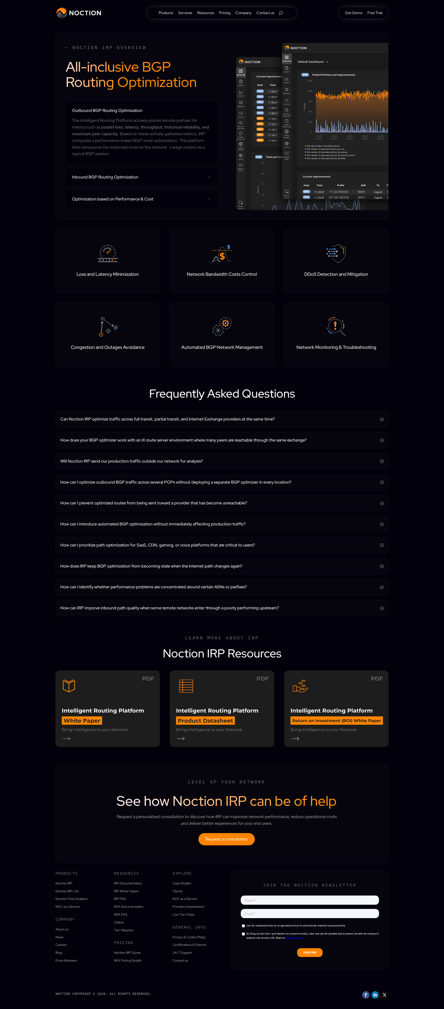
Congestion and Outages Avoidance (108, 347)
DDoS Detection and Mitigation (336, 274)
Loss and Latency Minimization (108, 274)
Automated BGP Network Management (222, 347)
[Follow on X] (384, 995)
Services (185, 13)
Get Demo (353, 13)
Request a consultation (226, 839)
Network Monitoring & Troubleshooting (336, 347)
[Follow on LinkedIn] (375, 995)
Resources (205, 13)
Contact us (265, 13)
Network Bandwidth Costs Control (222, 274)
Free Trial (374, 13)
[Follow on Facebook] (366, 995)
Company (243, 13)
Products (166, 13)
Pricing (224, 13)
